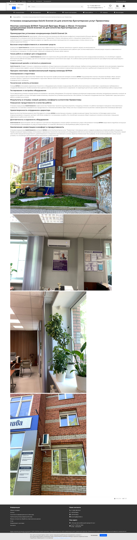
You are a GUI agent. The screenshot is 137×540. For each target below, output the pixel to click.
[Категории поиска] (29, 6)
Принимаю (103, 535)
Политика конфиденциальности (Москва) (22, 514)
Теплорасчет (39, 1)
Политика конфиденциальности (62, 537)
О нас (18, 1)
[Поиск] (81, 6)
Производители (47, 1)
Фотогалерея (119, 12)
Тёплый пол (52, 12)
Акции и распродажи (71, 12)
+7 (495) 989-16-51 (94, 5)
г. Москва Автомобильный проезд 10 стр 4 (83, 523)
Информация (15, 507)
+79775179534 (74, 512)
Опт (33, 1)
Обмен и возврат (15, 510)
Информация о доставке (17, 523)
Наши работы (89, 12)
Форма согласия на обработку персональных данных (25, 519)
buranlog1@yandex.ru (96, 7)
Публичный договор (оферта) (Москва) (21, 516)
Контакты (13, 525)
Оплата (29, 1)
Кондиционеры (20, 12)
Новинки (105, 12)
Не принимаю (94, 535)
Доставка (24, 1)
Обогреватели (37, 12)
